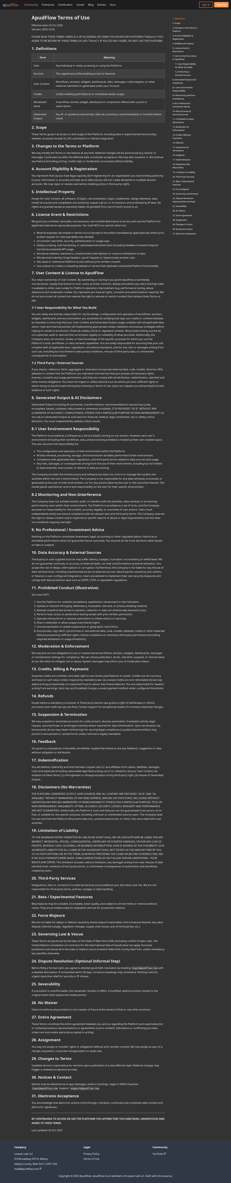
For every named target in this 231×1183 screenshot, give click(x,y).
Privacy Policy (91, 1154)
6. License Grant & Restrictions (181, 50)
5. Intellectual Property (183, 43)
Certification (65, 4)
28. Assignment (180, 219)
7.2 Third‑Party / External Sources (183, 73)
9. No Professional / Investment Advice (182, 105)
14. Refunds (178, 142)
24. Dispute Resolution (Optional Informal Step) (184, 200)
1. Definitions (179, 18)
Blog (91, 4)
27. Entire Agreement (182, 215)
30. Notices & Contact (182, 229)
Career (80, 4)
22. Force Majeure (181, 189)
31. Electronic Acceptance (184, 233)
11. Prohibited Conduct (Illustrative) (183, 121)
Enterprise (48, 4)
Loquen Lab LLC (23, 1154)
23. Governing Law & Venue (185, 193)
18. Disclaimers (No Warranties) (181, 166)
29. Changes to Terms (182, 224)
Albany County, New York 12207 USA (35, 1164)
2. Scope (176, 23)
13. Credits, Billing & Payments (182, 136)
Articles (101, 4)
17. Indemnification (182, 159)
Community (31, 4)
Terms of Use (91, 1159)
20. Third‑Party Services (183, 176)
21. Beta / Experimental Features (183, 183)
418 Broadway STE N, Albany (31, 1159)
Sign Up (221, 4)
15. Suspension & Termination (180, 149)
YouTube (158, 1154)
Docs (113, 4)
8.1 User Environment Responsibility (183, 89)
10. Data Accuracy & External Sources (182, 113)
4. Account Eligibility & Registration (183, 37)
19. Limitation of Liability (184, 172)
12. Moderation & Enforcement (181, 128)
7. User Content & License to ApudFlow (184, 57)
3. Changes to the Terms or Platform (185, 29)
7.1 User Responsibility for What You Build (185, 65)
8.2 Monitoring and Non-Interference (184, 97)
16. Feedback (179, 155)
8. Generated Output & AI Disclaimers (184, 81)
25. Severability (180, 206)
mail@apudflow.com (26, 1169)
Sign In (206, 4)
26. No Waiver (179, 210)
